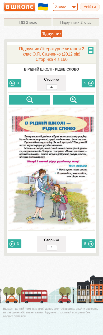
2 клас (28, 22)
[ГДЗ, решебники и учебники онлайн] (19, 7)
